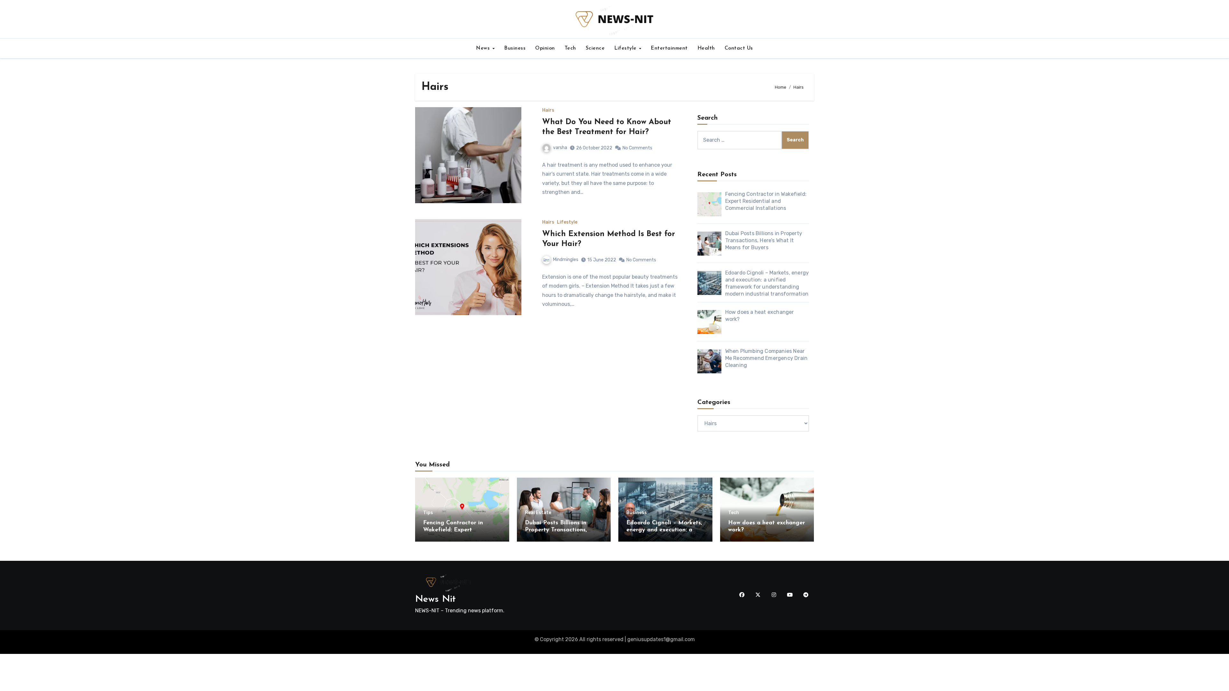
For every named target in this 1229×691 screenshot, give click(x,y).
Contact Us (739, 48)
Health (706, 48)
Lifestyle (626, 48)
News (484, 48)
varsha (560, 147)
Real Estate (538, 513)
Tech (570, 48)
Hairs (548, 110)
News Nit (435, 599)
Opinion (545, 48)
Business (515, 48)
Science (595, 48)
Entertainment (669, 48)
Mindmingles (565, 259)
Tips (428, 513)
